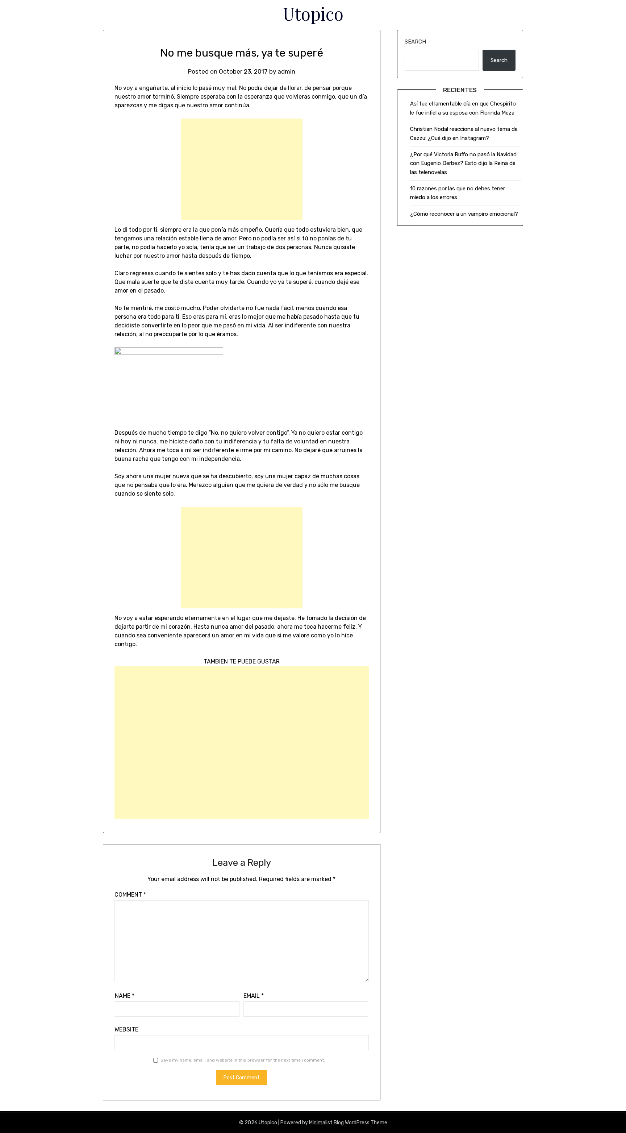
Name (124, 995)
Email (253, 995)
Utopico (313, 13)
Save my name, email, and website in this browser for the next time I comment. (242, 1060)
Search (415, 41)
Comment (130, 894)
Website (126, 1029)
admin (286, 71)
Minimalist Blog (326, 1123)
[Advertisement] (241, 169)
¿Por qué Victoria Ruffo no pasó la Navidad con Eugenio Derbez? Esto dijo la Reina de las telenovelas (463, 163)
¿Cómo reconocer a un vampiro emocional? (464, 214)
